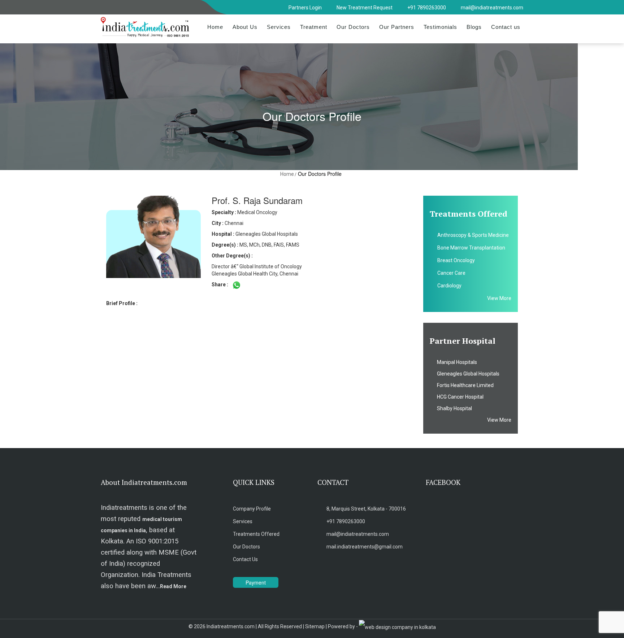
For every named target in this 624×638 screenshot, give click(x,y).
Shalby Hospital (453, 408)
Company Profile (252, 509)
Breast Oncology (456, 260)
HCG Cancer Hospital (459, 397)
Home (215, 27)
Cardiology (449, 285)
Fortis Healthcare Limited (464, 385)
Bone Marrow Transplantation (471, 248)
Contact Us (245, 559)
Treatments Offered (256, 534)
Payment (256, 582)
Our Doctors (353, 27)
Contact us (505, 27)
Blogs (474, 27)
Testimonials (440, 27)
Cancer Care (451, 273)
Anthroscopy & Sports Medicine (473, 235)
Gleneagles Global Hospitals (466, 374)
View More (499, 298)
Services (279, 27)
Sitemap (315, 626)
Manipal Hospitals (455, 362)
